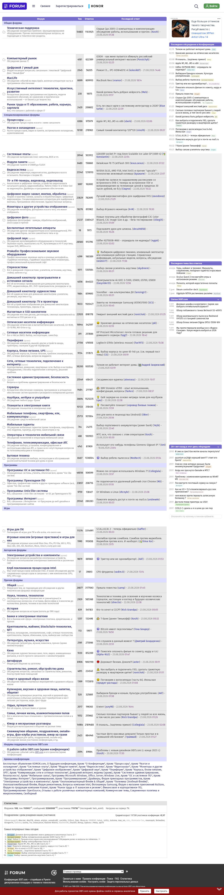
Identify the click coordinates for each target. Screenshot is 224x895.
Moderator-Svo (137, 820)
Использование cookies (74, 881)
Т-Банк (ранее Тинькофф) (188, 146)
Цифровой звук (17, 238)
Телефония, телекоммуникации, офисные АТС (37, 442)
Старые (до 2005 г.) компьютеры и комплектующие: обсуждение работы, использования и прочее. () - (128, 31)
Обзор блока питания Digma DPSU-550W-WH (198, 322)
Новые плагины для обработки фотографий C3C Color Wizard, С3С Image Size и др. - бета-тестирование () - (130, 219)
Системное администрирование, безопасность (38, 377)
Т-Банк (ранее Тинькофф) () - (130, 618)
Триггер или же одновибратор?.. (192, 83)
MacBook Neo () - (119, 80)
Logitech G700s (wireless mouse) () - (130, 342)
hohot (99, 820)
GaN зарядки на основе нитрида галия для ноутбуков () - (129, 399)
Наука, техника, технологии (25, 595)
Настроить (161, 891)
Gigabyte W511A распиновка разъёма (194, 293)
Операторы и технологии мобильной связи (35, 435)
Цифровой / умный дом (22, 67)
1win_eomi (98, 808)
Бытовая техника (18, 455)
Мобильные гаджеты (20, 424)
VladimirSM (64, 823)
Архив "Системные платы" (34, 766)
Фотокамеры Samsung (104, 784)
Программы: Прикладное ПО (26, 480)
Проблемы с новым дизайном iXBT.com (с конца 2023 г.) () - (128, 752)
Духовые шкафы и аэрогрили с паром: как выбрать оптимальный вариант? (197, 305)
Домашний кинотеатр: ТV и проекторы (32, 301)
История (12, 608)
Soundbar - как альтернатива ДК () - (122, 294)
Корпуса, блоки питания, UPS (26, 350)
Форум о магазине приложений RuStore (141, 784)
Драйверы (94, 778)
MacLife (12, 78)
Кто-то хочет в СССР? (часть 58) (29, 848)
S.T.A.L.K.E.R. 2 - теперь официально (193, 135)
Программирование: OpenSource (22, 790)
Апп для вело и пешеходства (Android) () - (123, 416)
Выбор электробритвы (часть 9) (36, 841)
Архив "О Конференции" (91, 763)
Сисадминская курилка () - (125, 379)
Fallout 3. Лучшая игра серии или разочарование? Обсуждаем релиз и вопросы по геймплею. (55, 839)
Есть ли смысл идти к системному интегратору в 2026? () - (130, 107)
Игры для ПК (15, 529)
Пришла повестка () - (120, 587)
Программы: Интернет (22, 498)
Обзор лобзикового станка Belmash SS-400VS (199, 310)
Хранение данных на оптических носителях (197, 53)
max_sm (121, 820)
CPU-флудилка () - (120, 571)
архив (27, 120)
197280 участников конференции (145, 815)
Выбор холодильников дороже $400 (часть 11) (42, 837)
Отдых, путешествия (20, 705)
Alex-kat (22, 820)
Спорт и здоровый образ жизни (28, 679)
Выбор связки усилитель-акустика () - (123, 270)
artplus (44, 820)
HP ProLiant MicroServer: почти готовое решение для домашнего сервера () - (126, 334)
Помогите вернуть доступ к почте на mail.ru (197, 139)
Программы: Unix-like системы (27, 490)
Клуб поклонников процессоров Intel (31, 568)
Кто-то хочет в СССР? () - (127, 609)
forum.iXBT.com (129, 886)
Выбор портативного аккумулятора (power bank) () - (129, 427)
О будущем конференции (61, 763)
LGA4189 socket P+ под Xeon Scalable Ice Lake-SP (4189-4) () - (129, 155)
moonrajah (150, 820)
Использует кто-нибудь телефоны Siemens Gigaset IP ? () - (131, 446)
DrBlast (71, 820)
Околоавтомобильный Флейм (20, 784)
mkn (128, 820)
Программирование (42, 778)
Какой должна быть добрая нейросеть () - (122, 94)
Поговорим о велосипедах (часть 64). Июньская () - (126, 681)
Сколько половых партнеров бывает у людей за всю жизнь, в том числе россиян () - (130, 716)
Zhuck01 (73, 823)
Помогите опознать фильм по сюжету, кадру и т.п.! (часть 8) (40, 846)
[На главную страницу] (14, 6)
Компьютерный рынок (22, 58)
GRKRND (92, 820)
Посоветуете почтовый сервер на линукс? (196, 483)
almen (37, 820)
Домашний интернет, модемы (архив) (91, 772)
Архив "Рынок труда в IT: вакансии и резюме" (75, 787)
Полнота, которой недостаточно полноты (196, 283)
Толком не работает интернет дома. (193, 49)
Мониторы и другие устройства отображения (37, 206)
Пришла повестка (184, 94)
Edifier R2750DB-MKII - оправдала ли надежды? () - (128, 242)
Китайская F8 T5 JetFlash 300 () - (130, 163)
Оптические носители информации (30, 322)
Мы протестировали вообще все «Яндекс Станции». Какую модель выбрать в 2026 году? (197, 330)
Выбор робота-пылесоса (188, 80)
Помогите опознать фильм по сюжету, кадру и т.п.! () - (127, 653)
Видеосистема (16, 169)
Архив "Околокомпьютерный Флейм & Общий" (78, 781)
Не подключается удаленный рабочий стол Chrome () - (129, 483)
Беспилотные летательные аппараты (31, 228)
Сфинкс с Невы (91, 823)
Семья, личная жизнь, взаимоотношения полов (38, 713)
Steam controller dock (187, 289)
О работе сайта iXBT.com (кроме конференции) (38, 749)
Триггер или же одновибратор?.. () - (132, 559)
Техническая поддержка (23, 28)
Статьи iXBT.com (179, 299)
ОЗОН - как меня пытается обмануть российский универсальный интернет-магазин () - (124, 59)
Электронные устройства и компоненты (33, 555)
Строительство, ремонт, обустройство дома (35, 668)
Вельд (80, 823)
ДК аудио (11, 835)
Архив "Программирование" (71, 778)
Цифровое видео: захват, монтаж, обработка (36, 194)
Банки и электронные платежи (27, 616)
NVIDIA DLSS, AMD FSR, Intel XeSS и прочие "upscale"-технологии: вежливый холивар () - (130, 172)
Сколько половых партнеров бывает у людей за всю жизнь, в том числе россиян (198, 111)
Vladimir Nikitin (51, 823)
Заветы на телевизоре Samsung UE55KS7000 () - (126, 304)
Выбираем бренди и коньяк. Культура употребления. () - (130, 695)
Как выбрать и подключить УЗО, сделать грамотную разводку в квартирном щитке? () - (130, 671)
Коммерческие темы (117, 790)
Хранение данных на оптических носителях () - (127, 325)
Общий (11, 585)
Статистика (126, 878)
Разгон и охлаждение (21, 127)
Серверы (13, 387)
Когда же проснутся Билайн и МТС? (192, 470)
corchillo (62, 820)
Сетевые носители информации (28, 332)
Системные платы (18, 154)
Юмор (10, 851)
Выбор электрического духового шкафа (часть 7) (44, 853)
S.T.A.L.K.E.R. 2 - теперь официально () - (122, 531)
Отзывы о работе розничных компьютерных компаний (73, 790)
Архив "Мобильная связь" (35, 775)
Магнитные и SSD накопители (26, 311)
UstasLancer (38, 823)
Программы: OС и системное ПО (28, 470)
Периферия (15, 340)
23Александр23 (10, 820)
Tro (30, 823)
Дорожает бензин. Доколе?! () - (130, 662)
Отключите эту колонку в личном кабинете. (192, 516)
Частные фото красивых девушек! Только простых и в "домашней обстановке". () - (127, 735)
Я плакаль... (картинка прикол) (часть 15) (32, 851)
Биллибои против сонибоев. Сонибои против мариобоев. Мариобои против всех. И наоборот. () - (129, 541)
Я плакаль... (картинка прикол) (191, 59)
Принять (144, 891)
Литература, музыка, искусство (28, 640)
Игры (10, 839)
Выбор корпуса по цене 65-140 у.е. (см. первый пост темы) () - (128, 353)
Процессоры (15, 120)
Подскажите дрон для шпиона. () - (122, 230)
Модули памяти (17, 162)
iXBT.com (39, 752)
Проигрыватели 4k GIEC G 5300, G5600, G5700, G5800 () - (126, 282)
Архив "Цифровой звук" (86, 769)
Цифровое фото (17, 217)
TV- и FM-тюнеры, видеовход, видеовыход (35, 180)
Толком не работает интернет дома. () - (130, 366)
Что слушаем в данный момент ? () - (129, 643)
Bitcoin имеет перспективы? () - (123, 631)
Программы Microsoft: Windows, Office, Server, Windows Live (85, 775)
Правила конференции (93, 878)
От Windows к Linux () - (122, 492)
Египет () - (115, 706)
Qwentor (18, 823)
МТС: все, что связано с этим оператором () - (125, 436)
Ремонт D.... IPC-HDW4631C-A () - (128, 70)
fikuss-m (84, 820)
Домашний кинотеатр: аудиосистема (31, 291)
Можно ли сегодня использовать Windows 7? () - (129, 473)
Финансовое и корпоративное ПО (122, 787)
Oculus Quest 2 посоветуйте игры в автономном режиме (193, 278)
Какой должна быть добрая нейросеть (195, 116)
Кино (10, 650)
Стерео (10, 855)
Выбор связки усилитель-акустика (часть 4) (34, 855)
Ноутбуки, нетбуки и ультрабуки (28, 397)
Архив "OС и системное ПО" (136, 775)
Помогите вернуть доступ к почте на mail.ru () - (129, 501)
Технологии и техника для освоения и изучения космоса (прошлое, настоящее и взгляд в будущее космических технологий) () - (129, 599)
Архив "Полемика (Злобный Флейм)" (127, 781)
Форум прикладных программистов (122, 778)
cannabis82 (53, 820)
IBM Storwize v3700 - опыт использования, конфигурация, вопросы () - (125, 390)
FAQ (117, 878)
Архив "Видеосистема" (92, 766)
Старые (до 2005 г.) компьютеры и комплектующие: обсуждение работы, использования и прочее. (194, 100)
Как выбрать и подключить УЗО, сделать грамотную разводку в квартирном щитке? (197, 121)
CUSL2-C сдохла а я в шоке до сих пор (194, 508)
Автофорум (14, 660)
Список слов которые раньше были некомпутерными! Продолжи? (192, 465)
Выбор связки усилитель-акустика (193, 149)
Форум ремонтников (49, 784)
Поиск (110, 878)
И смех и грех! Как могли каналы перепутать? (197, 451)
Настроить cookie (96, 881)
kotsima (113, 820)
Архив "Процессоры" (118, 763)
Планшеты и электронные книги (28, 405)
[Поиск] (196, 6)
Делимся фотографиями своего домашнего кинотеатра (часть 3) (45, 835)
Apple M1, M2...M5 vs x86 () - (124, 121)
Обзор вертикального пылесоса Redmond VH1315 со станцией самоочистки (197, 317)
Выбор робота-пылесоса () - (131, 458)
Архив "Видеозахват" (118, 766)
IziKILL (106, 820)
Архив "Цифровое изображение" (53, 769)
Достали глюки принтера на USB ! (191, 502)
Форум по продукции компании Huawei (25, 787)
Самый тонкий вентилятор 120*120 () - (130, 130)
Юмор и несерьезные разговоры (29, 723)
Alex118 (30, 820)
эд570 (101, 823)
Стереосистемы (17, 267)
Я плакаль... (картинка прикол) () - (130, 724)
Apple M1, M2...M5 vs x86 (187, 63)
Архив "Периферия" (112, 769)
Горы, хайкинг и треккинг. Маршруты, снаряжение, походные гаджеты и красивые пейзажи (198, 270)
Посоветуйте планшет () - (127, 407)
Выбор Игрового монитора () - (125, 209)
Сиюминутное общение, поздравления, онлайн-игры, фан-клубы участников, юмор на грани (38, 733)
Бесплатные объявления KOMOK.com (24, 763)
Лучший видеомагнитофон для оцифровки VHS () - (130, 198)
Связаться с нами (72, 878)
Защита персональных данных (122, 881)
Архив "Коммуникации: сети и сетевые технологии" (39, 772)
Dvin (77, 820)
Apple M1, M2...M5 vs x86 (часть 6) (33, 844)
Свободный (30, 793)
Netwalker (160, 820)
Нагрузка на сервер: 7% (117, 808)
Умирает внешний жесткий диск (191, 106)
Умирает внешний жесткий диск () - (131, 314)
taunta (25, 823)
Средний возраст (122, 815)
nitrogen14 (8, 823)
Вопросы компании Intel (76, 784)
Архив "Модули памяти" (64, 766)
